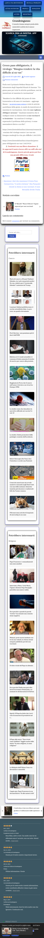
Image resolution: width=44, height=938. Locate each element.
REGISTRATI (27, 14)
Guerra (15, 813)
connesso (15, 221)
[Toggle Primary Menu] (40, 57)
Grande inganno (29, 77)
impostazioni (29, 931)
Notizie (7, 176)
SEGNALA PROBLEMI (33, 3)
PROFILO (25, 9)
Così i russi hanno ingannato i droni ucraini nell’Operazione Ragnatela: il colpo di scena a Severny (28, 809)
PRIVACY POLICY (11, 921)
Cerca (12, 236)
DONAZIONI (36, 9)
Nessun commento (11, 80)
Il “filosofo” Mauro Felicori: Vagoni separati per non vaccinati (26, 205)
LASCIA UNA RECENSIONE (14, 3)
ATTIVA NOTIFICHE (12, 9)
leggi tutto (14, 841)
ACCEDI (16, 14)
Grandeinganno (21, 20)
